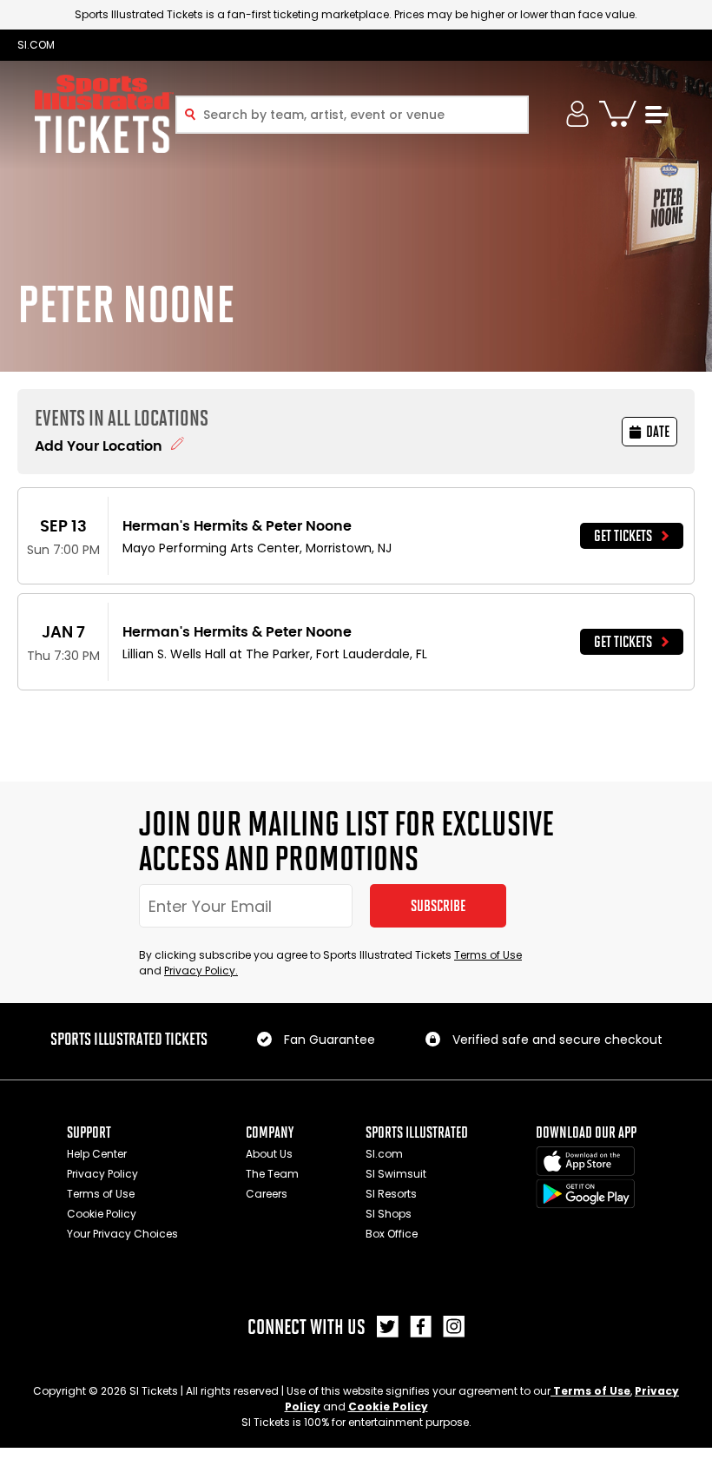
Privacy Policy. (201, 970)
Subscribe (438, 905)
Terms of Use (488, 954)
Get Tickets (623, 536)
